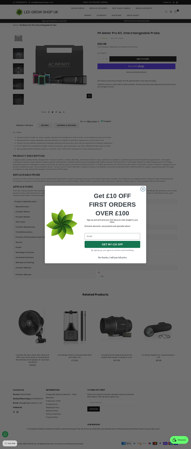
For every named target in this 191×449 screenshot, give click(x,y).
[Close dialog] (143, 189)
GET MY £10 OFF (112, 244)
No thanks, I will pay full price (112, 257)
